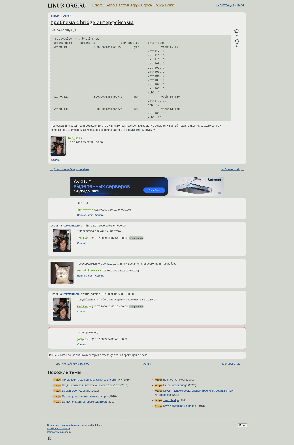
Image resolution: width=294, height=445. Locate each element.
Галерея (111, 5)
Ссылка (55, 160)
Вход (240, 5)
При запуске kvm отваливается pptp (85, 396)
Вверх (242, 425)
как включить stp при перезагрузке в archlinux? (92, 379)
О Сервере (53, 425)
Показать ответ (85, 214)
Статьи (124, 5)
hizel (79, 209)
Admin (67, 15)
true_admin (83, 270)
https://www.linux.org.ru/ (59, 432)
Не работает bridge (175, 385)
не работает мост (174, 379)
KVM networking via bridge (179, 405)
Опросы (146, 5)
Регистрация (225, 5)
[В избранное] (237, 31)
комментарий (71, 225)
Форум (135, 5)
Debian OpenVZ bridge (76, 390)
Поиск (169, 5)
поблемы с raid (230, 169)
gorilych (81, 339)
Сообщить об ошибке (58, 428)
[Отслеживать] (237, 41)
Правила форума (70, 425)
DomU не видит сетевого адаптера (84, 401)
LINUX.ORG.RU (67, 5)
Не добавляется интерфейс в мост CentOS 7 (91, 385)
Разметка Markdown (91, 425)
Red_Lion (74, 138)
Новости (98, 5)
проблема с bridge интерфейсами (92, 22)
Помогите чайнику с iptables (71, 169)
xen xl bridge (171, 400)
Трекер (159, 5)
